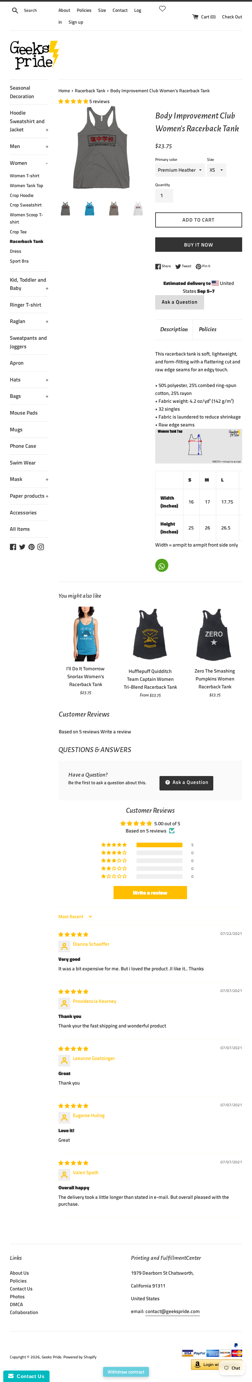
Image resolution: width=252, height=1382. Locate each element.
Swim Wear (23, 462)
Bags (29, 396)
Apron (17, 363)
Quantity (162, 185)
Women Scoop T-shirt (26, 218)
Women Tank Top (26, 185)
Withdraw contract (126, 1371)
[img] (73, 934)
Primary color (166, 159)
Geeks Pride (51, 1357)
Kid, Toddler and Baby (29, 284)
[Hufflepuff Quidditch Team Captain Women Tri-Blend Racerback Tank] (150, 635)
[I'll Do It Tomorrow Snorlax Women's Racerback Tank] (85, 634)
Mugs (16, 429)
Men (29, 146)
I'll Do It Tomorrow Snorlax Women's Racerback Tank (85, 676)
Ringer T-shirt (25, 305)
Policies (84, 10)
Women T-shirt (24, 175)
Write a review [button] (150, 892)
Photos (17, 1296)
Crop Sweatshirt (26, 205)
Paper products (29, 496)
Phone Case (23, 446)
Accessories (23, 512)
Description (174, 329)
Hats (29, 379)
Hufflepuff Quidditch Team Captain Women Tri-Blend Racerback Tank (150, 679)
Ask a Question (180, 302)
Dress (15, 251)
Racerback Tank (26, 241)
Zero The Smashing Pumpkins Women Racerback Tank (215, 678)
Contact (120, 10)
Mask (29, 479)
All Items (20, 529)
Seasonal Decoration (22, 92)
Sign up (76, 22)
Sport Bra (19, 261)
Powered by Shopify (79, 1357)
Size (102, 10)
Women (29, 163)
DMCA (16, 1304)
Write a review (115, 731)
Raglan (29, 321)
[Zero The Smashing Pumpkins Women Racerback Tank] (214, 635)
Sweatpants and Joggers (28, 342)
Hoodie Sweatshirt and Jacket (29, 121)
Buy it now (198, 244)
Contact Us (21, 1288)
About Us (19, 1273)
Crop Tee (18, 231)
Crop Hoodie (21, 195)
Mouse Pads (24, 413)
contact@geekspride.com (172, 1311)
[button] (73, 101)
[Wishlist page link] (162, 7)
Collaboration (24, 1312)
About (64, 10)
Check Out (232, 16)
